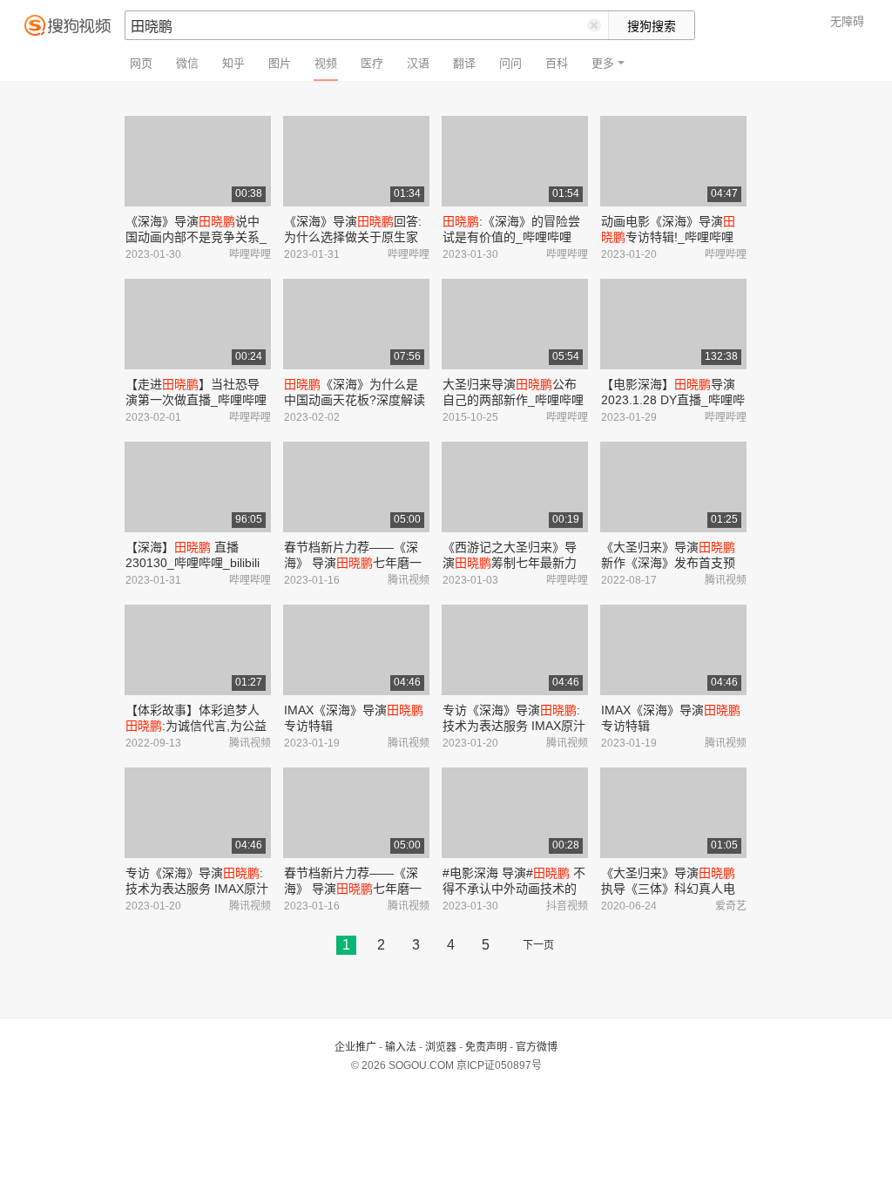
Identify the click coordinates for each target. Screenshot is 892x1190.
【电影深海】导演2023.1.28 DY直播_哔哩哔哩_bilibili (673, 400)
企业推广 (355, 1047)
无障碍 (847, 21)
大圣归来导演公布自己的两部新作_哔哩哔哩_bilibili (513, 400)
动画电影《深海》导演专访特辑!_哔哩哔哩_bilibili (668, 237)
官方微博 (537, 1047)
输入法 (400, 1047)
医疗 (372, 63)
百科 (556, 63)
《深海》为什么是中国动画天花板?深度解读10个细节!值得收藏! (354, 400)
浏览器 (440, 1047)
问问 (510, 63)
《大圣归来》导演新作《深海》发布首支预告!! (668, 562)
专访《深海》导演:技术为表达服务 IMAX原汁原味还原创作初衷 (514, 725)
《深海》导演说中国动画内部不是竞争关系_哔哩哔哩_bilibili (196, 237)
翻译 (464, 63)
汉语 (418, 63)
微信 (187, 63)
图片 (279, 63)
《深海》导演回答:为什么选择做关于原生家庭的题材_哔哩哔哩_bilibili (354, 237)
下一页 (538, 945)
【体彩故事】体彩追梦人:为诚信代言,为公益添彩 (196, 725)
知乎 (233, 63)
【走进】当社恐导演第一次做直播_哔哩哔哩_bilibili (196, 400)
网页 (141, 63)
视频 (325, 63)
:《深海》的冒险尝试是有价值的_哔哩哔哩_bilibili (511, 237)
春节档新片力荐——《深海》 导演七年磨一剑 (353, 562)
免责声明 (486, 1047)
